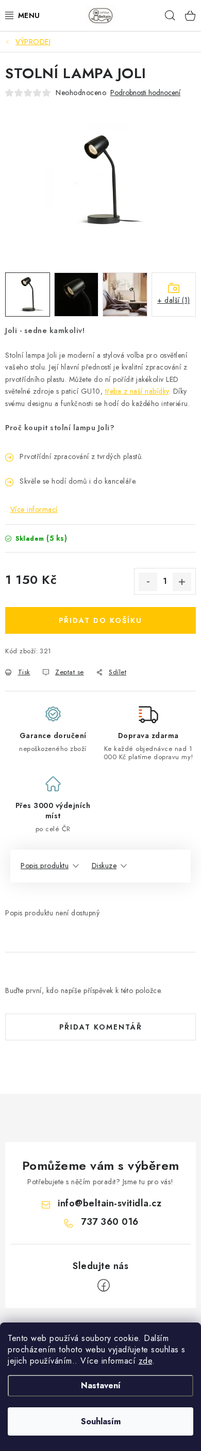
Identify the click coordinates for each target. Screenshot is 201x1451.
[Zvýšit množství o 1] (182, 582)
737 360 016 (110, 1221)
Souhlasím (101, 1421)
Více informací (34, 509)
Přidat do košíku (100, 620)
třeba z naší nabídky (137, 391)
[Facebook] (103, 1285)
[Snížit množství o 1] (148, 582)
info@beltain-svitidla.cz (109, 1203)
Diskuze (104, 865)
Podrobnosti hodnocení (145, 92)
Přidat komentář (100, 1027)
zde (146, 1361)
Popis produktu (45, 865)
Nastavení (101, 1385)
